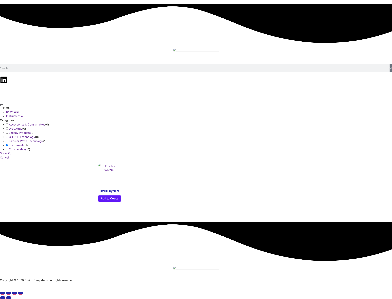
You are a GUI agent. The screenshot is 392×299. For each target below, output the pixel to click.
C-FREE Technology (22, 137)
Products (163, 92)
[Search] (391, 68)
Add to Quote (109, 198)
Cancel (4, 157)
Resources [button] (205, 92)
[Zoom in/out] (2, 293)
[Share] (14, 293)
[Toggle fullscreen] (8, 293)
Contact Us (245, 92)
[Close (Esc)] (20, 293)
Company (225, 92)
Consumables (17, 149)
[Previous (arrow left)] (2, 297)
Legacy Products (20, 132)
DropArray (15, 128)
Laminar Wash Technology (26, 141)
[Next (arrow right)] (8, 297)
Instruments (16, 145)
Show (5, 153)
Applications (184, 92)
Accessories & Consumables (27, 124)
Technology (143, 92)
